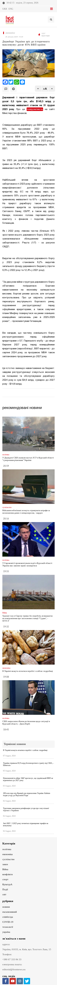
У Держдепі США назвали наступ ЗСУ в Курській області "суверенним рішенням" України (28, 458)
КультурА (7, 884)
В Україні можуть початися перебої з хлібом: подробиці (27, 671)
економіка (7, 854)
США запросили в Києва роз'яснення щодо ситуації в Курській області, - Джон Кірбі (26, 722)
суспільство (8, 859)
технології (7, 927)
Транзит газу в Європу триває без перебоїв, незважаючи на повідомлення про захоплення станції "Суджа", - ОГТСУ (27, 618)
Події (5, 889)
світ (4, 894)
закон (5, 864)
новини (6, 907)
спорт (5, 879)
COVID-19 (7, 922)
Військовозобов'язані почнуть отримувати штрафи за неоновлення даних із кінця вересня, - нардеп (26, 511)
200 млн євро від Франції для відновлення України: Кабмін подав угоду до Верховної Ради (26, 794)
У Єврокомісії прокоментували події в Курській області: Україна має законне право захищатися (27, 564)
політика (6, 849)
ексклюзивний (9, 912)
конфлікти (7, 874)
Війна (5, 869)
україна (6, 932)
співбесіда (7, 917)
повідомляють (35, 109)
